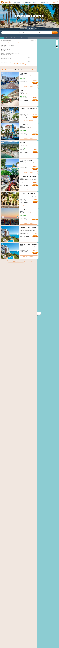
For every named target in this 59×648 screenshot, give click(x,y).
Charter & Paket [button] (20, 2)
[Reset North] (57, 44)
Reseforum (43, 2)
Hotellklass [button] (16, 37)
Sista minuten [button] (28, 2)
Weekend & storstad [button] (15, 42)
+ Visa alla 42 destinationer (18, 63)
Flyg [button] (38, 2)
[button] (9, 32)
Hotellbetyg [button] (21, 37)
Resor (15, 2)
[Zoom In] (57, 40)
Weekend (34, 2)
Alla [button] (2, 42)
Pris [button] (12, 37)
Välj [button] (34, 46)
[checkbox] (4, 38)
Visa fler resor (16, 261)
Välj (35, 82)
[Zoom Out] (57, 42)
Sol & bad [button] (7, 42)
